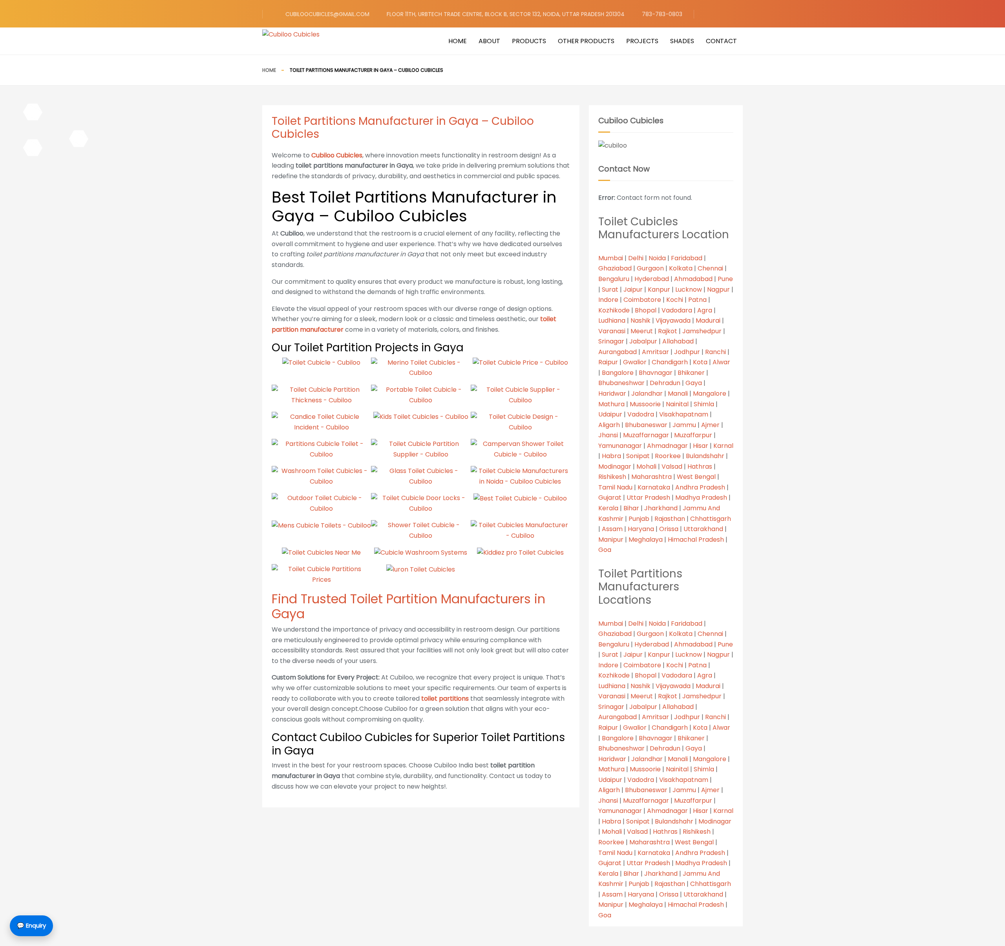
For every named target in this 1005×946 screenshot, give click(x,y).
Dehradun (665, 382)
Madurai (708, 320)
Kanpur (659, 289)
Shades (682, 41)
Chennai (710, 268)
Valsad (671, 466)
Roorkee (668, 455)
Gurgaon (650, 268)
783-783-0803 (662, 14)
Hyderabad (651, 278)
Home (457, 41)
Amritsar (655, 351)
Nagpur (718, 289)
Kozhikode (614, 310)
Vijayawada (673, 320)
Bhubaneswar (646, 424)
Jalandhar (647, 393)
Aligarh (609, 424)
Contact (721, 41)
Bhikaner (691, 372)
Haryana (641, 528)
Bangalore (618, 372)
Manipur (610, 539)
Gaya (693, 382)
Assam (612, 528)
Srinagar (611, 341)
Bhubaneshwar (621, 382)
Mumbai (610, 258)
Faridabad (686, 258)
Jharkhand (661, 508)
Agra (704, 310)
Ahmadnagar (667, 445)
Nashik (640, 320)
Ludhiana (611, 320)
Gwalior (635, 362)
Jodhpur (687, 351)
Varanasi (611, 331)
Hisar (700, 445)
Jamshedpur (702, 331)
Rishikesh (612, 476)
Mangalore (709, 393)
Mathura (611, 404)
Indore (608, 299)
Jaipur (633, 289)
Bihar (631, 508)
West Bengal (696, 476)
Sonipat (638, 455)
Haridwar (612, 393)
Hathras (699, 466)
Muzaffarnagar (646, 435)
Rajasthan (669, 518)
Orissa (668, 528)
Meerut (641, 331)
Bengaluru (613, 278)
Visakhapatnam (683, 414)
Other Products (586, 41)
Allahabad (678, 341)
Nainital (677, 404)
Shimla (704, 404)
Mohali (646, 466)
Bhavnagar (655, 372)
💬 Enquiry (31, 925)
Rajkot (667, 331)
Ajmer (710, 424)
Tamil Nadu (615, 487)
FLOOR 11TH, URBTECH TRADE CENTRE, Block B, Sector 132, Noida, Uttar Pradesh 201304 (506, 14)
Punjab (639, 518)
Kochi (674, 299)
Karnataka (654, 487)
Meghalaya (646, 539)
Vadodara (676, 310)
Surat (610, 289)
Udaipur (610, 414)
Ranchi (715, 351)
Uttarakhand (703, 528)
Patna (697, 299)
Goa (604, 549)
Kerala (608, 508)
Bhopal (645, 310)
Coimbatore (642, 299)
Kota (700, 362)
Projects (642, 41)
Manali (678, 393)
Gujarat (609, 497)
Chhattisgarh (710, 518)
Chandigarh (670, 362)
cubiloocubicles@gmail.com (327, 14)
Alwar (721, 362)
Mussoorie (645, 404)
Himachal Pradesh (696, 539)
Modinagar (614, 466)
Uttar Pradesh (648, 497)
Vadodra (640, 414)
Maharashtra (651, 476)
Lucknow (688, 289)
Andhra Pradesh (700, 487)
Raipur (608, 362)
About (489, 41)
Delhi (635, 258)
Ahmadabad (693, 278)
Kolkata (681, 268)
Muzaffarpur (693, 435)
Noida (657, 258)
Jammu (684, 424)
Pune (725, 278)
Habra (611, 455)
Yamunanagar (620, 445)
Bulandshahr (705, 455)
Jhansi (608, 435)
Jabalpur (643, 341)
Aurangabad (617, 351)
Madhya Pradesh (701, 497)
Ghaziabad (615, 268)
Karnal (723, 445)
